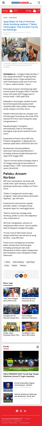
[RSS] (25, 276)
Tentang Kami (24, 423)
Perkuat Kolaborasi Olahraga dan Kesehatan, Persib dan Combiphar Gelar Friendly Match (25, 395)
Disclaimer (17, 421)
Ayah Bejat (30, 262)
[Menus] (3, 2)
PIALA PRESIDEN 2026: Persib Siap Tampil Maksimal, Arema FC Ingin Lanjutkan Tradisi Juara (21, 375)
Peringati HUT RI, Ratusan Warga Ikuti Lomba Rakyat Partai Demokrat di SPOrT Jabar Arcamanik (11, 317)
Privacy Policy (6, 421)
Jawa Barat (6, 34)
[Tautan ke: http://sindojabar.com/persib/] (37, 347)
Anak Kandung (18, 262)
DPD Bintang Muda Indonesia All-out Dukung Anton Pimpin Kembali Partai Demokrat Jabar (29, 300)
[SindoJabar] (21, 2)
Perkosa (23, 265)
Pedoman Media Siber (9, 423)
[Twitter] (21, 276)
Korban (14, 265)
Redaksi (27, 419)
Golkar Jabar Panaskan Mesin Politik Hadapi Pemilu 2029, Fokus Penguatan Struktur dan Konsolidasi (11, 334)
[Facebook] (17, 276)
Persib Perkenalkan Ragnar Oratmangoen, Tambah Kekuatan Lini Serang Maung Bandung (25, 384)
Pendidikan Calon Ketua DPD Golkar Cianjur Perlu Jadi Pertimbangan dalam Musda (30, 334)
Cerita (6, 265)
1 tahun (7, 262)
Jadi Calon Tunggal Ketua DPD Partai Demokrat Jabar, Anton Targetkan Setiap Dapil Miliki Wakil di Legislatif (10, 300)
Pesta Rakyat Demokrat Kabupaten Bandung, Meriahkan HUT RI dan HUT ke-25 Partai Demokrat (30, 317)
